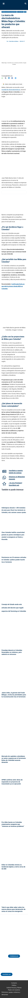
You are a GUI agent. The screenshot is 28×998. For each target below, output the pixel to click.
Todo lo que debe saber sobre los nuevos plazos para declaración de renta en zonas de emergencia (13, 909)
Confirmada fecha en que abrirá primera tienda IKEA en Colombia (13, 286)
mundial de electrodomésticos (11, 89)
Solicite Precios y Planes (14, 987)
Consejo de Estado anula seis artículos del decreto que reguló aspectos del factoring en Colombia (14, 607)
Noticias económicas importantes (9, 11)
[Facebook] (12, 78)
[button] (25, 4)
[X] (5, 78)
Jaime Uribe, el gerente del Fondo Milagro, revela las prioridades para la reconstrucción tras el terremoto (14, 695)
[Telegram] (15, 78)
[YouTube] (18, 932)
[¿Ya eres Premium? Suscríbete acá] (4, 484)
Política (14, 985)
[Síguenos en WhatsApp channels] (4, 478)
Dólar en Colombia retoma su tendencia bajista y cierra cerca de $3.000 (13, 867)
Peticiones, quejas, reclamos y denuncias (11, 993)
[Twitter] (7, 932)
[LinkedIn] (9, 78)
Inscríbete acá (7, 974)
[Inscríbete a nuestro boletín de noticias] (4, 471)
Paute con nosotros (14, 990)
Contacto (14, 983)
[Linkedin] (10, 932)
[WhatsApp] (2, 78)
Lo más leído (20, 11)
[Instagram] (13, 932)
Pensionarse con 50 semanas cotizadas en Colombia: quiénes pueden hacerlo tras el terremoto (14, 559)
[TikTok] (15, 932)
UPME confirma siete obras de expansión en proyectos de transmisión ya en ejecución (12, 782)
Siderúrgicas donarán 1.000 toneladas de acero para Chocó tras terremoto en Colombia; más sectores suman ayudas (14, 510)
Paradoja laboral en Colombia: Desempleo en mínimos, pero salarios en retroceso (12, 652)
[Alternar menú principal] (4, 4)
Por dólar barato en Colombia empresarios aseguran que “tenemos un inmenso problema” (13, 824)
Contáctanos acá (14, 956)
